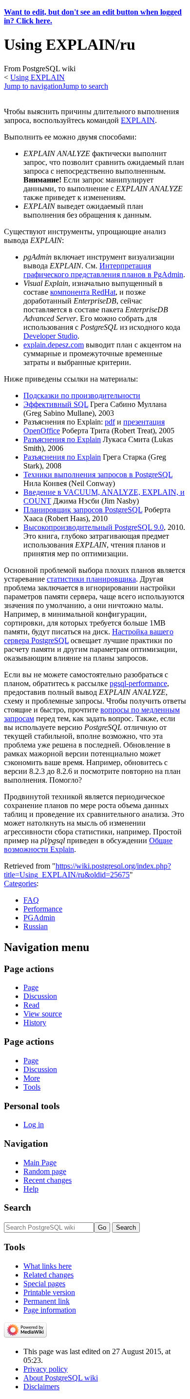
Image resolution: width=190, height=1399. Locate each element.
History (34, 1022)
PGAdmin (39, 917)
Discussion (40, 996)
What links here (47, 1266)
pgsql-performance (138, 683)
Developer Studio (50, 336)
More (31, 1078)
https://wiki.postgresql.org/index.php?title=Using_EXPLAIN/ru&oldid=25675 (87, 870)
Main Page (40, 1162)
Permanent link (46, 1301)
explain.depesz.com (53, 345)
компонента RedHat (82, 292)
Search (17, 1207)
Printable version (49, 1292)
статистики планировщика (91, 579)
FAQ (31, 900)
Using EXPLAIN (37, 77)
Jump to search (85, 86)
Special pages (44, 1283)
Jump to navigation (33, 86)
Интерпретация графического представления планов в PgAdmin (103, 270)
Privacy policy (45, 1369)
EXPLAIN (138, 120)
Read (31, 1005)
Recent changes (47, 1180)
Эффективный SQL (55, 404)
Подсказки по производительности (81, 395)
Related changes (48, 1275)
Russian (35, 926)
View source (42, 1014)
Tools (31, 1087)
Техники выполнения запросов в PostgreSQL (97, 474)
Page (30, 987)
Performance (42, 909)
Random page (44, 1171)
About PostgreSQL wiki (60, 1378)
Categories (20, 883)
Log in (33, 1124)
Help (30, 1189)
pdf (110, 422)
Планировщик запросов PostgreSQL (82, 510)
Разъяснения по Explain (62, 439)
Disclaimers (41, 1386)
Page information (49, 1310)
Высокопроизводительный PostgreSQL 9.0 (93, 527)
